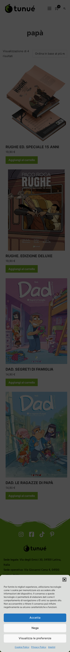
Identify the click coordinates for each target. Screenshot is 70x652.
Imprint (51, 647)
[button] (64, 579)
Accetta (35, 617)
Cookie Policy (22, 647)
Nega (35, 628)
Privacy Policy (38, 647)
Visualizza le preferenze (35, 638)
